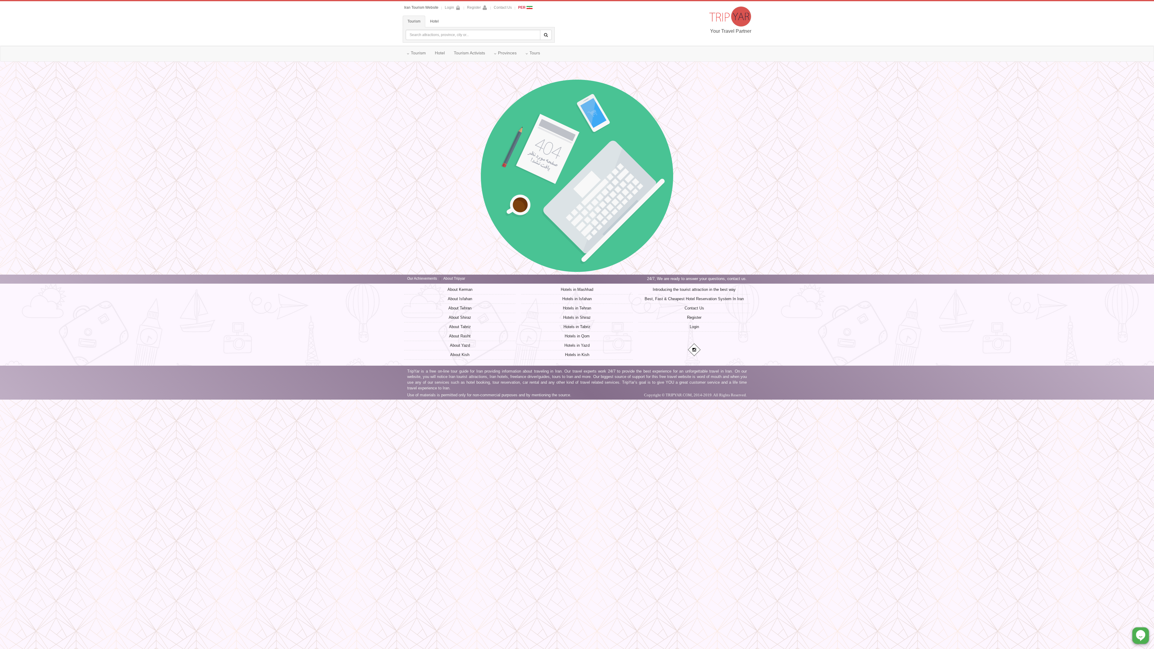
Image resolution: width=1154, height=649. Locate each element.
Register (474, 7)
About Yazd (460, 345)
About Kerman (459, 289)
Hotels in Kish (577, 354)
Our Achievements (422, 278)
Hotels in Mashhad (577, 289)
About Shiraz (460, 317)
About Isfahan (460, 299)
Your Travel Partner (730, 31)
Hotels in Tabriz (577, 326)
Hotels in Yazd (577, 345)
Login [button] (449, 7)
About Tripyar (454, 278)
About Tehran (460, 308)
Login (694, 326)
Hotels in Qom (577, 336)
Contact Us (503, 7)
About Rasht (460, 336)
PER (522, 7)
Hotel (434, 21)
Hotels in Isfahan (577, 299)
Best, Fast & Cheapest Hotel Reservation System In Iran (694, 299)
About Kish (459, 354)
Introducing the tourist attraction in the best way (694, 289)
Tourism (414, 21)
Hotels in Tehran (577, 308)
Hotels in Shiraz (577, 317)
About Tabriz (460, 326)
